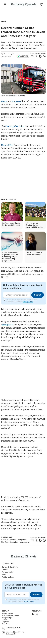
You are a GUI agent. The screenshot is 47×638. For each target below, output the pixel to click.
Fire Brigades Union (14, 126)
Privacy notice (28, 302)
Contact (5, 569)
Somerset (16, 101)
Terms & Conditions (10, 567)
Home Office (7, 145)
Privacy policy (7, 572)
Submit (37, 295)
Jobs (4, 574)
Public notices (8, 577)
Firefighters (7, 324)
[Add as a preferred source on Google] (23, 56)
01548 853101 (15, 628)
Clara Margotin (9, 54)
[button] (5, 4)
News (3, 22)
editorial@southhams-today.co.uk (15, 633)
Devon (4, 101)
